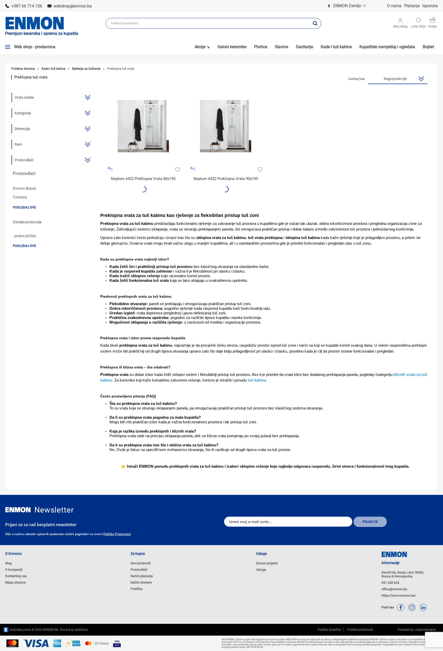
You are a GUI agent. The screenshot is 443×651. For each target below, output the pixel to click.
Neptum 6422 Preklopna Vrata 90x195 (226, 178)
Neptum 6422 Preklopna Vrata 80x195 (143, 178)
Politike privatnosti (117, 534)
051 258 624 (390, 583)
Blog (8, 563)
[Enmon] (18, 510)
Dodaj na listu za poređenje (110, 169)
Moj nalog (400, 26)
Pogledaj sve (24, 207)
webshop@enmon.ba (73, 6)
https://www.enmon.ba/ (398, 595)
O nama (394, 5)
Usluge (261, 570)
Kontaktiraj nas (16, 576)
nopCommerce (425, 630)
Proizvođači (138, 570)
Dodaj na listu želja (177, 169)
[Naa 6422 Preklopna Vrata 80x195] (143, 126)
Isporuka (430, 5)
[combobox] (207, 23)
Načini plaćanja (141, 576)
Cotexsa (20, 197)
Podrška (136, 589)
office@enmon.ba (394, 589)
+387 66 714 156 (26, 6)
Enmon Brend (24, 188)
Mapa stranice (15, 582)
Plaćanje (412, 5)
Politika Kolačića (329, 630)
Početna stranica (23, 69)
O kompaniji (13, 570)
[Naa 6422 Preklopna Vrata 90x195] (225, 126)
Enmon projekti (267, 563)
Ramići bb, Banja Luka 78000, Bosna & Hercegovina (402, 574)
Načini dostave (141, 582)
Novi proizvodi (140, 563)
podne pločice (25, 236)
